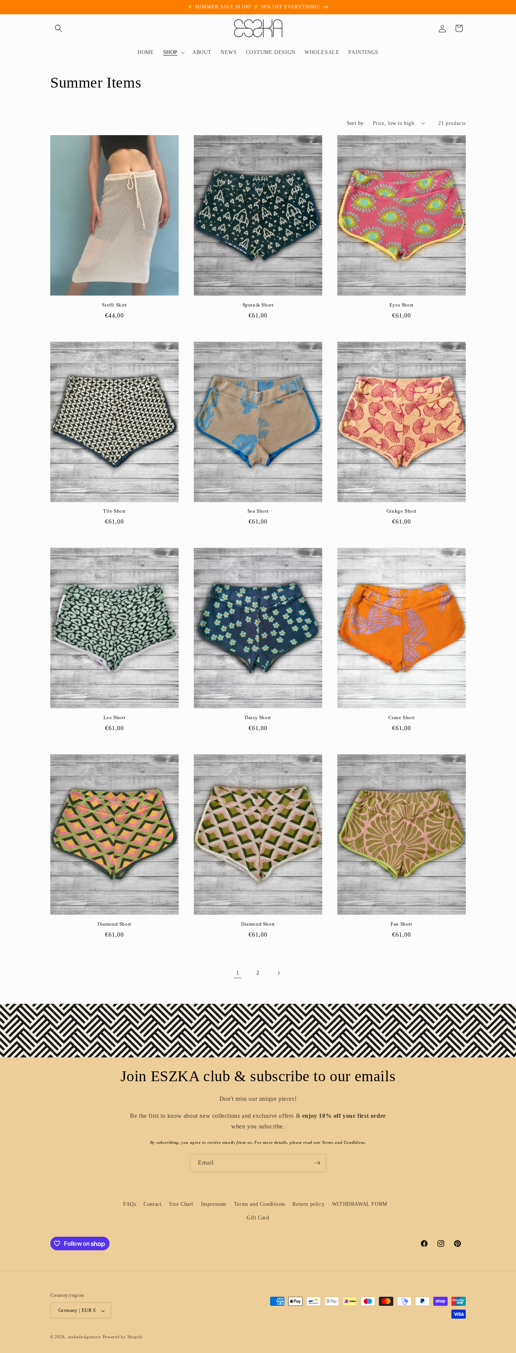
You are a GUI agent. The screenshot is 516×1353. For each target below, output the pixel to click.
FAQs (129, 1204)
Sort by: (356, 123)
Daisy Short (258, 717)
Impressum (213, 1204)
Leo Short (114, 717)
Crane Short (401, 717)
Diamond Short (114, 924)
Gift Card (258, 1217)
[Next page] (278, 973)
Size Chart (181, 1204)
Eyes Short (401, 305)
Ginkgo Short (401, 511)
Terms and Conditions (259, 1204)
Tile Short (114, 511)
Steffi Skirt (114, 305)
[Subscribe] (317, 1163)
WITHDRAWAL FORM (359, 1204)
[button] (58, 28)
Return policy (308, 1204)
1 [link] (237, 972)
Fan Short (401, 924)
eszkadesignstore (84, 1337)
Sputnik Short (258, 305)
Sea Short (258, 511)
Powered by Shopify (123, 1337)
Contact (152, 1204)
